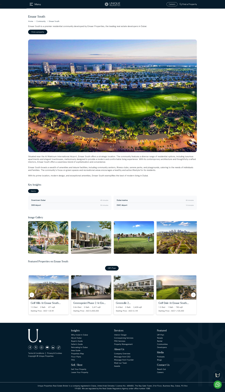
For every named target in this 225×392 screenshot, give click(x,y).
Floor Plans (76, 357)
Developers (162, 347)
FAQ (73, 360)
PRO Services (119, 341)
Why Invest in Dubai (79, 335)
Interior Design (120, 335)
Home (30, 21)
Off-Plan (160, 335)
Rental (159, 341)
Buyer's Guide (77, 341)
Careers (172, 4)
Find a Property (189, 4)
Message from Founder (124, 360)
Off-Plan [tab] (112, 268)
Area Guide (75, 350)
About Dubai (76, 338)
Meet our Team (120, 363)
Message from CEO (122, 357)
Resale (160, 338)
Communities (162, 344)
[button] (31, 295)
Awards (117, 366)
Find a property (37, 32)
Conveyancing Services (123, 338)
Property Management (123, 344)
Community (41, 21)
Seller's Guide (77, 344)
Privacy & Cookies (54, 353)
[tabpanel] (112, 202)
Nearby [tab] (33, 191)
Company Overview (122, 353)
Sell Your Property (78, 369)
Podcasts (161, 357)
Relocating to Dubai (79, 347)
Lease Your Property (79, 372)
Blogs (159, 360)
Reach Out (161, 369)
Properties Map (77, 353)
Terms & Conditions (36, 353)
